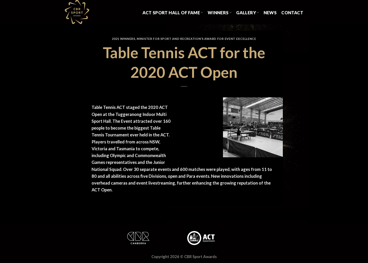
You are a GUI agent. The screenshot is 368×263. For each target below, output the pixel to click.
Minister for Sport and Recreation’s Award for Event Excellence (196, 38)
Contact (292, 12)
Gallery (246, 12)
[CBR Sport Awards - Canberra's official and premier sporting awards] (86, 12)
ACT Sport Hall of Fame (171, 12)
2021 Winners (123, 38)
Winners (218, 12)
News (270, 12)
